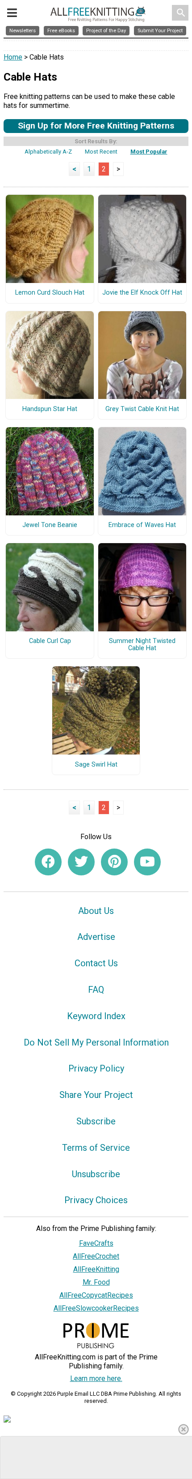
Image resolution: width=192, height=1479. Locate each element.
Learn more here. (96, 1378)
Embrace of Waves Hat (142, 525)
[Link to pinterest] (114, 862)
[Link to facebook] (48, 862)
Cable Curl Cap (50, 641)
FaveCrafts (96, 1243)
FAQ (96, 989)
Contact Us (96, 963)
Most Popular (148, 151)
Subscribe (96, 1121)
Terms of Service (96, 1147)
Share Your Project (96, 1094)
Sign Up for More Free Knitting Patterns (96, 125)
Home (13, 57)
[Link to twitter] (81, 862)
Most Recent (101, 151)
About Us (96, 910)
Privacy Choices (96, 1200)
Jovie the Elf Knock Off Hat (142, 292)
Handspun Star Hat (49, 409)
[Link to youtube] (147, 862)
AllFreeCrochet (96, 1256)
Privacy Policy (96, 1068)
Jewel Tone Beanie (49, 525)
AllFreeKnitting (96, 1269)
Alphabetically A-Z (48, 151)
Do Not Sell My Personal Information (96, 1042)
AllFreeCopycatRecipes (96, 1295)
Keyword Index (96, 1016)
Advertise (96, 936)
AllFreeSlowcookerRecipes (96, 1308)
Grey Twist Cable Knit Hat (142, 409)
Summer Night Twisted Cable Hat (142, 645)
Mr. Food (96, 1282)
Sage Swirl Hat (96, 764)
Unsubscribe (96, 1174)
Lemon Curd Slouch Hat (49, 292)
